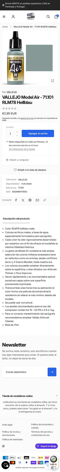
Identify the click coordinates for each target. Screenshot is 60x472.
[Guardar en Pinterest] (30, 200)
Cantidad (9, 127)
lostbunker (25, 467)
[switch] (53, 467)
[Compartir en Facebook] (16, 200)
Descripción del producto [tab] (16, 218)
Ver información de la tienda (22, 149)
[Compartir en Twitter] (23, 200)
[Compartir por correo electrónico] (37, 200)
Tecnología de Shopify (37, 467)
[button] (4, 16)
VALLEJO (9, 92)
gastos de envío (27, 118)
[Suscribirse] (52, 372)
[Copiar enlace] (44, 200)
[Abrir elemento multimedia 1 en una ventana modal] (30, 58)
